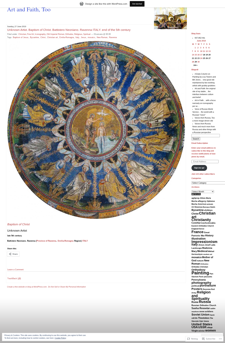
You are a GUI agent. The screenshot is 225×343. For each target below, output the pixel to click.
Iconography (40, 34)
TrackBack (14, 278)
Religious (78, 34)
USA (194, 327)
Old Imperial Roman (55, 34)
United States (201, 324)
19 (207, 55)
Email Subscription (199, 143)
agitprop (195, 198)
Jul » (195, 65)
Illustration (198, 238)
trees (206, 321)
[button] (96, 130)
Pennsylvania (198, 279)
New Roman (102, 37)
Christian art (52, 37)
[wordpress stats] (196, 195)
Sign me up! (199, 168)
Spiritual (86, 34)
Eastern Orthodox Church (202, 226)
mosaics (91, 37)
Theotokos (203, 318)
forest (201, 229)
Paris (201, 277)
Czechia (195, 222)
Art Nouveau (196, 207)
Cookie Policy (60, 338)
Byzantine (34, 37)
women (210, 330)
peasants (208, 277)
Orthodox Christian (199, 267)
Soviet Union (200, 314)
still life (194, 318)
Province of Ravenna (46, 241)
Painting (200, 272)
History (209, 235)
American (202, 204)
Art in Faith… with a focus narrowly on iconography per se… (204, 103)
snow (201, 311)
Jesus (83, 37)
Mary (194, 251)
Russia (205, 302)
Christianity (201, 220)
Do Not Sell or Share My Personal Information (67, 287)
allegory (202, 201)
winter (201, 331)
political (195, 286)
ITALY (85, 241)
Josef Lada (210, 245)
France (197, 232)
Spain (212, 315)
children (208, 210)
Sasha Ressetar (200, 308)
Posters (196, 289)
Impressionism (204, 242)
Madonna (207, 248)
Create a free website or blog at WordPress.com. (27, 287)
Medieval (202, 251)
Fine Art (30, 34)
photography (201, 282)
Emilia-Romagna (66, 37)
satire (212, 308)
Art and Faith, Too (29, 9)
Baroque (206, 207)
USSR (202, 327)
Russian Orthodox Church (203, 305)
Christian (22, 34)
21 (193, 58)
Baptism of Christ (18, 224)
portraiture (208, 285)
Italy (77, 37)
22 (196, 58)
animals (210, 204)
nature (200, 260)
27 (209, 58)
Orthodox (69, 34)
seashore (195, 311)
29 (196, 62)
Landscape (196, 248)
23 (198, 58)
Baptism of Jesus (20, 37)
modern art (207, 254)
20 (209, 55)
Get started (137, 4)
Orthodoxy (198, 269)
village (210, 327)
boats (212, 207)
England (195, 229)
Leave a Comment (15, 269)
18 (204, 55)
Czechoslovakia (208, 223)
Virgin (194, 330)
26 (207, 58)
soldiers (209, 311)
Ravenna (113, 37)
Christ (43, 37)
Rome (194, 302)
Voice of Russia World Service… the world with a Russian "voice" (203, 112)
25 (204, 58)
